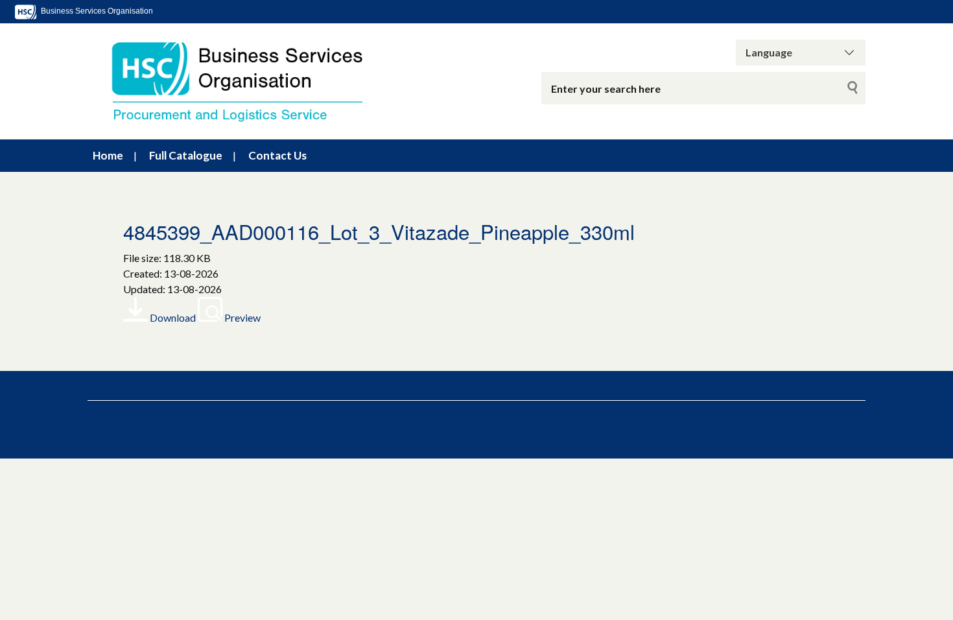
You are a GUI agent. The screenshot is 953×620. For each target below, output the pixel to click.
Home (108, 155)
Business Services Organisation (96, 11)
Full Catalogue (185, 155)
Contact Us (277, 155)
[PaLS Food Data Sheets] (249, 81)
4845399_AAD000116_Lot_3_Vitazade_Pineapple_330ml (379, 231)
